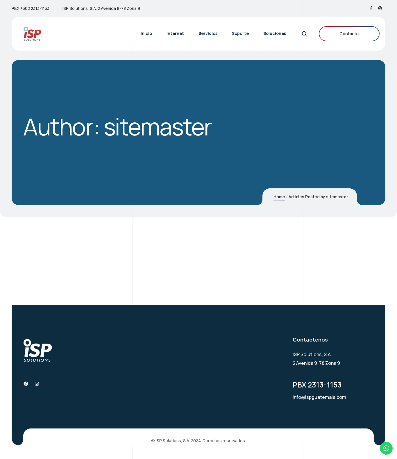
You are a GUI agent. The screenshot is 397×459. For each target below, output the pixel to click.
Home (279, 196)
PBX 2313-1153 (317, 385)
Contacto (349, 33)
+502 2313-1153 (34, 8)
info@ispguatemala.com (319, 397)
